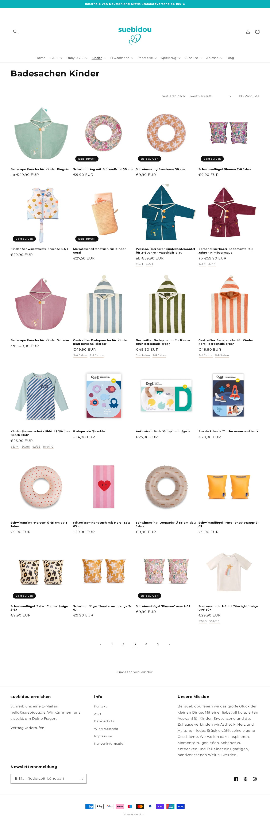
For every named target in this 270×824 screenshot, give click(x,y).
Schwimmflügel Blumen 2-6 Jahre (224, 169)
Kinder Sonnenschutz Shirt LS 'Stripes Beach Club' (40, 433)
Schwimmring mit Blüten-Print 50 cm (103, 169)
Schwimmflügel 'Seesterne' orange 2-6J (102, 607)
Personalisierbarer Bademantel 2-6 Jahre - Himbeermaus (225, 250)
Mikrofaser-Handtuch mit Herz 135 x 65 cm (101, 524)
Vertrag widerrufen (28, 728)
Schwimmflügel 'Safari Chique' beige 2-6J (39, 607)
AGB (97, 714)
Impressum (103, 736)
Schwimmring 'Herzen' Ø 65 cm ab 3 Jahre (39, 524)
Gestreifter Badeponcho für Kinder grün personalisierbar (163, 341)
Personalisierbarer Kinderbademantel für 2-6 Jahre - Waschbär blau (165, 250)
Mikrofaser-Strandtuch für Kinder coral (99, 250)
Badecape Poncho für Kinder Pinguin (40, 169)
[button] (15, 31)
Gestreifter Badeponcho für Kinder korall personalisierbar (225, 341)
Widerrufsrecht (106, 729)
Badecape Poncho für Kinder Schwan (40, 340)
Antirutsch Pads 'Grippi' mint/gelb (163, 431)
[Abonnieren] (81, 779)
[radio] (139, 264)
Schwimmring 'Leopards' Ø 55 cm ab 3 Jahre (166, 524)
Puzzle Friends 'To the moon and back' (228, 431)
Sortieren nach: (174, 96)
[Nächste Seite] (169, 644)
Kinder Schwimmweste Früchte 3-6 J (39, 249)
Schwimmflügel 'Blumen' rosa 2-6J (163, 606)
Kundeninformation (109, 743)
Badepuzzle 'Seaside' (89, 431)
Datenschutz (104, 721)
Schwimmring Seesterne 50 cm (160, 169)
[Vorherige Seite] (100, 644)
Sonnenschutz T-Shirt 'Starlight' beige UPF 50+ (228, 607)
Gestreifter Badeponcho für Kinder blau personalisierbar (100, 341)
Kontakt (100, 706)
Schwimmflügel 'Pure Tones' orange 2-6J (228, 524)
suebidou (140, 814)
